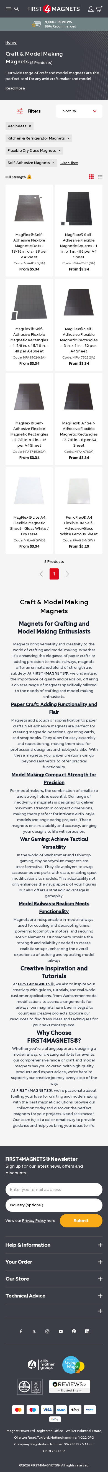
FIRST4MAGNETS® (50, 673)
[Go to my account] (91, 9)
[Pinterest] (74, 1331)
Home (11, 42)
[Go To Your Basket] (99, 9)
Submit (81, 1221)
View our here (30, 1220)
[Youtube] (60, 1331)
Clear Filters (69, 163)
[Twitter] (34, 1331)
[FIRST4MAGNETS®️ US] (54, 8)
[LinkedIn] (87, 1331)
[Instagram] (47, 1331)
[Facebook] (20, 1331)
